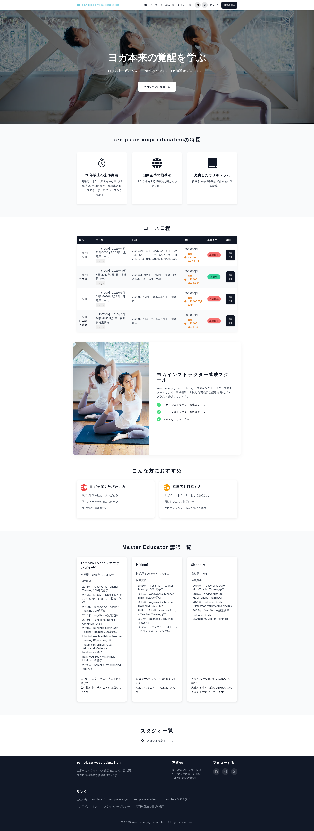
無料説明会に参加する (157, 86)
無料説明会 (229, 5)
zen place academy (146, 799)
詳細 (230, 255)
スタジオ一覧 (184, 5)
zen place (96, 799)
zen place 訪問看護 (175, 799)
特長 (145, 5)
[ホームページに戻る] (98, 5)
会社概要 (82, 799)
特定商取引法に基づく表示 (149, 806)
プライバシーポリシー (117, 806)
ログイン (214, 5)
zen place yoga (118, 799)
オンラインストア (87, 806)
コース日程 (156, 5)
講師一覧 (169, 5)
